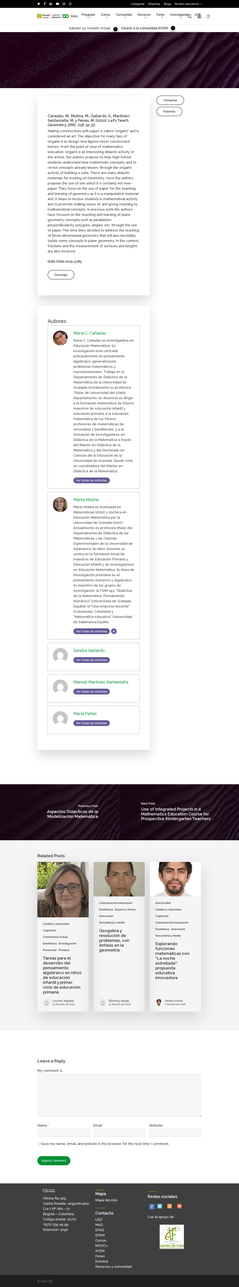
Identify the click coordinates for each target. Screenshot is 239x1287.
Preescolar (50, 950)
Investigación (67, 943)
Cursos (100, 1240)
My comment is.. (50, 1070)
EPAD (99, 1230)
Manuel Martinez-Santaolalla (130, 83)
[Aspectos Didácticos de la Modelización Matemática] (60, 812)
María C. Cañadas (54, 83)
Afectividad (162, 902)
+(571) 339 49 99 (55, 1224)
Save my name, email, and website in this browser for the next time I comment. (105, 1144)
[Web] (114, 631)
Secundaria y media (112, 922)
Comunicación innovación (115, 902)
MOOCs (101, 1246)
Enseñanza (50, 943)
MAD (99, 1225)
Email (98, 1125)
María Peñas (159, 83)
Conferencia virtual (55, 936)
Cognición (49, 930)
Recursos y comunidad (113, 1267)
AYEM (100, 1251)
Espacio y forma (125, 909)
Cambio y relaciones (56, 923)
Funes (100, 1256)
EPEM (100, 1235)
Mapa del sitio (106, 1200)
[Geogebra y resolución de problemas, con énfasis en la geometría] (119, 937)
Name (43, 1125)
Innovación (106, 916)
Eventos (101, 1261)
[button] (61, 274)
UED (98, 1219)
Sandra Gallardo (97, 83)
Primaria (64, 950)
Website (156, 1125)
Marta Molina (76, 83)
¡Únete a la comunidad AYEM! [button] (144, 28)
